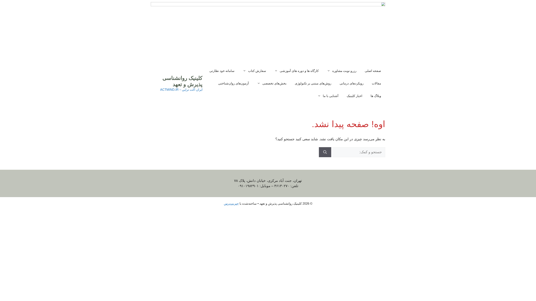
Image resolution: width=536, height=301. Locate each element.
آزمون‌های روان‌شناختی (233, 83)
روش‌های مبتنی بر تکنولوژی (313, 83)
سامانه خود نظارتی (221, 71)
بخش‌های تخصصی (274, 83)
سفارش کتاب (257, 71)
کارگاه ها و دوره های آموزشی (299, 71)
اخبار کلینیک (354, 96)
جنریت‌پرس (231, 203)
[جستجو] (325, 152)
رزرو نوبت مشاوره (344, 71)
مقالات (376, 83)
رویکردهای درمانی (351, 83)
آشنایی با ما (330, 96)
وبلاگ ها (376, 96)
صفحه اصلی (373, 71)
